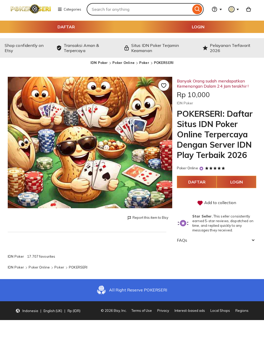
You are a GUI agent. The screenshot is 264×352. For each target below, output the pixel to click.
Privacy (163, 310)
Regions (242, 310)
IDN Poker (99, 63)
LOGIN (198, 26)
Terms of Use (141, 310)
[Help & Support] (216, 9)
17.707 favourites (41, 256)
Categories (72, 9)
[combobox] (139, 9)
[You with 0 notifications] (233, 9)
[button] (48, 311)
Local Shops (220, 310)
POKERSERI (164, 63)
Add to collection (219, 202)
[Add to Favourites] (163, 85)
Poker (144, 63)
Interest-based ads (190, 310)
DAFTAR (66, 26)
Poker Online (123, 63)
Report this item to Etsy (150, 217)
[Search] (197, 9)
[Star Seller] (201, 168)
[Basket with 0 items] (248, 9)
